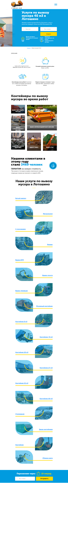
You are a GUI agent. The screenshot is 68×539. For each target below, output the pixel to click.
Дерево (50, 244)
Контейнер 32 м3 (21, 383)
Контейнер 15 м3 (46, 337)
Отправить (48, 34)
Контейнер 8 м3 (21, 321)
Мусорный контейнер (44, 306)
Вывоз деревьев (21, 290)
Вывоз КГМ (19, 260)
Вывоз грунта (47, 275)
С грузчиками (20, 229)
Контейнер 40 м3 (46, 398)
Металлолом (48, 214)
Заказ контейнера (46, 429)
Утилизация (19, 414)
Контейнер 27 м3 (46, 368)
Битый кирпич (20, 198)
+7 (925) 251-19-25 (16, 8)
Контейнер (19, 445)
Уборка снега (47, 458)
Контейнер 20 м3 (21, 352)
